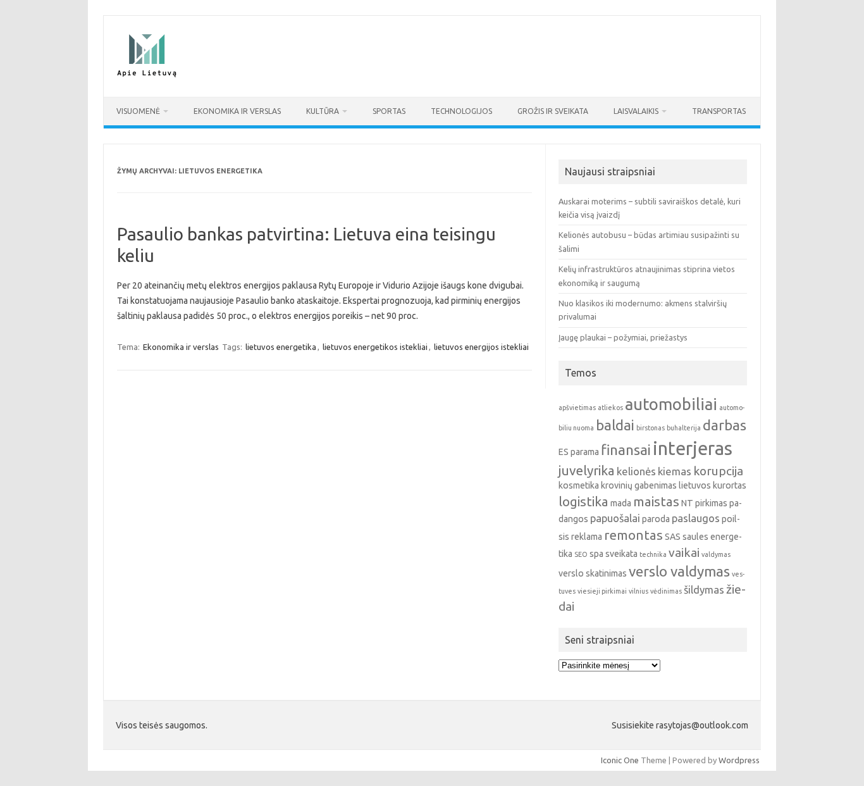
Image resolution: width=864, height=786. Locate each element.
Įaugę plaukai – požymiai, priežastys (623, 337)
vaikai (684, 552)
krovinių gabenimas (639, 485)
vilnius (638, 591)
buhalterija (684, 428)
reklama (586, 537)
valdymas (716, 554)
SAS (673, 537)
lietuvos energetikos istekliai (375, 346)
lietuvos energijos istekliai (481, 346)
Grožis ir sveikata (552, 111)
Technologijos (461, 111)
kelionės (636, 471)
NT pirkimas (704, 503)
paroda (656, 519)
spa (596, 554)
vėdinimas (666, 591)
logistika (583, 501)
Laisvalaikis (636, 111)
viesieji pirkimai (602, 591)
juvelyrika (587, 470)
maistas (656, 501)
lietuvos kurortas (712, 485)
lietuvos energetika (280, 346)
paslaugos (696, 518)
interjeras (692, 448)
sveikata (621, 554)
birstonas (650, 428)
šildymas (704, 589)
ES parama (579, 452)
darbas (724, 425)
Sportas (389, 111)
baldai (615, 425)
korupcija (718, 471)
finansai (626, 450)
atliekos (610, 407)
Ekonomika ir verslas (237, 111)
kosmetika (579, 485)
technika (653, 554)
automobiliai (671, 404)
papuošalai (615, 518)
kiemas (674, 471)
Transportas (719, 111)
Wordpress (739, 760)
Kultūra (322, 111)
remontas (633, 535)
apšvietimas (577, 407)
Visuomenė (138, 111)
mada (620, 503)
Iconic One (620, 760)
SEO (581, 554)
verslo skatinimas (593, 573)
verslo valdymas (679, 571)
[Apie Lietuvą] (146, 75)
